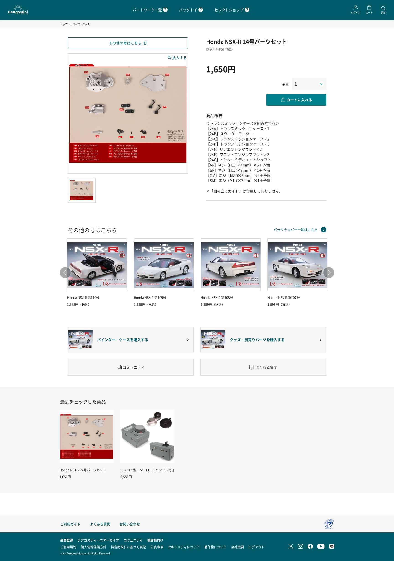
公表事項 (156, 547)
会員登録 (66, 540)
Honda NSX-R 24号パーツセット (83, 470)
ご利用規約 (68, 547)
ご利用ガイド (70, 524)
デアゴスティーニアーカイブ (98, 540)
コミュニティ (133, 540)
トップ (64, 24)
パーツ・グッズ (81, 24)
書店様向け (155, 540)
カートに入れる (299, 99)
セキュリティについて (184, 547)
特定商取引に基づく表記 (128, 547)
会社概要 (237, 547)
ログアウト (256, 547)
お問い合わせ (129, 524)
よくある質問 (100, 524)
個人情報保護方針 (93, 547)
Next (328, 272)
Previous (65, 272)
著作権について (215, 547)
